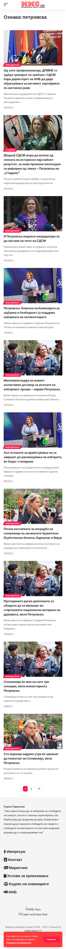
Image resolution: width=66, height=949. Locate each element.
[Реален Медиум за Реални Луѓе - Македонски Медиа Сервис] (33, 4)
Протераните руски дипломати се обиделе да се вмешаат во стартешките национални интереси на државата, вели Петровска (32, 607)
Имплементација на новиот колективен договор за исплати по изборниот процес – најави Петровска (32, 384)
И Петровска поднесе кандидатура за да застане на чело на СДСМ (31, 238)
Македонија (13, 65)
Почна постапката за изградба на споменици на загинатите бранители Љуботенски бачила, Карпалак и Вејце (33, 533)
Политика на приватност (18, 942)
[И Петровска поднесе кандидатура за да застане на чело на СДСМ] (33, 213)
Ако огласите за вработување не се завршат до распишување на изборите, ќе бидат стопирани (33, 456)
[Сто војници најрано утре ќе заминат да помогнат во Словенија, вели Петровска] (33, 731)
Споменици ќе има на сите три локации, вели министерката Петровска (26, 686)
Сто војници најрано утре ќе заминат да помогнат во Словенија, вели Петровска (31, 758)
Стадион (10, 150)
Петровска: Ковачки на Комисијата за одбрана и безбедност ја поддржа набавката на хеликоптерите (31, 312)
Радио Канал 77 (33, 930)
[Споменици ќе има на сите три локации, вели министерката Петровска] (33, 659)
